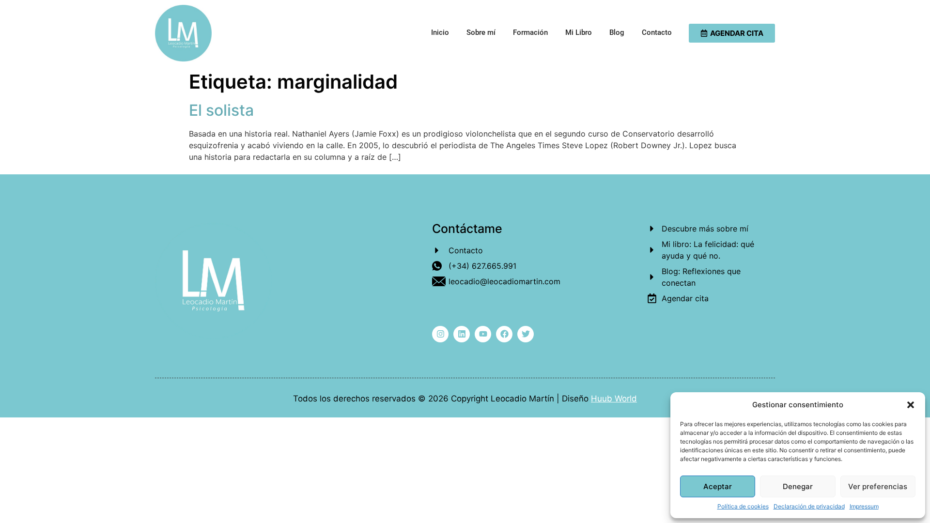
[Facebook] (504, 334)
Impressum (864, 506)
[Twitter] (525, 334)
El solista (221, 110)
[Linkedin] (461, 334)
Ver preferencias (877, 486)
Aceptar (717, 486)
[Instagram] (440, 334)
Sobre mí (481, 32)
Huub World (614, 398)
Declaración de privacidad (809, 506)
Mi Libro (578, 32)
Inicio (440, 32)
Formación (530, 32)
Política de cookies (743, 506)
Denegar (798, 486)
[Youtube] (483, 334)
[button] (910, 405)
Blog (616, 32)
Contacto (657, 32)
